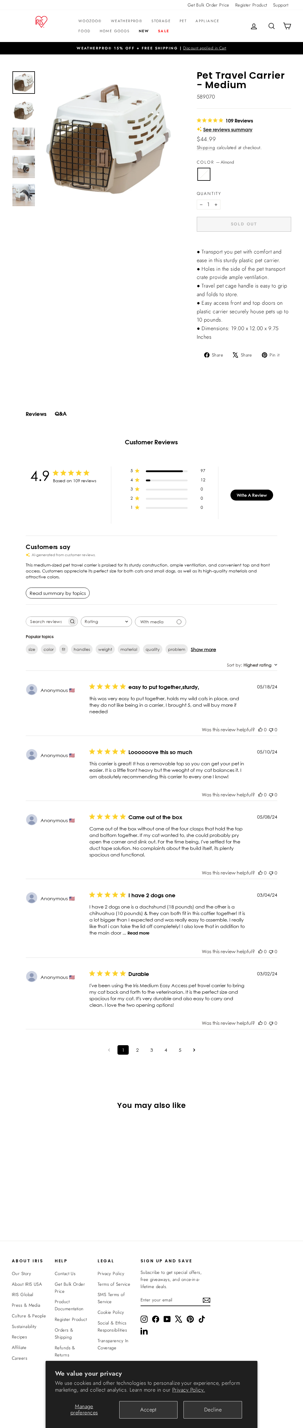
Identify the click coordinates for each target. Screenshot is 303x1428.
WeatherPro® (127, 21)
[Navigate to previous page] (109, 1050)
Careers (19, 1358)
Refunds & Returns (65, 1351)
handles (82, 649)
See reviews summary (227, 129)
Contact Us (65, 1273)
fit (63, 649)
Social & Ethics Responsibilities (112, 1326)
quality (153, 649)
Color (215, 162)
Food (84, 31)
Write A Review (252, 495)
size (31, 649)
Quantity (209, 193)
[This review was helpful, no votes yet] (260, 729)
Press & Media (26, 1305)
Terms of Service (114, 1284)
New (144, 31)
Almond (204, 174)
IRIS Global (22, 1294)
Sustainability (24, 1326)
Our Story (21, 1273)
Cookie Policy (111, 1312)
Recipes (19, 1337)
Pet (183, 21)
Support (280, 5)
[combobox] (106, 622)
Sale (164, 31)
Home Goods (115, 31)
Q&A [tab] (61, 413)
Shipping (206, 147)
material (128, 649)
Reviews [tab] (36, 414)
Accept (148, 1410)
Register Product (251, 5)
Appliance (208, 21)
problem (176, 649)
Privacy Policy (111, 1273)
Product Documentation (69, 1305)
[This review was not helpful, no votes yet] (271, 729)
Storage (161, 21)
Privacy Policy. (188, 1390)
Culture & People (29, 1316)
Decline (213, 1410)
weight (105, 649)
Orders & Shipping (64, 1333)
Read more (138, 933)
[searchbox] (46, 621)
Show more (203, 649)
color (48, 649)
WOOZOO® (90, 21)
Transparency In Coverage (113, 1344)
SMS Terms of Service (111, 1298)
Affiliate (19, 1347)
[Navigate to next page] (194, 1050)
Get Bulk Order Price (208, 5)
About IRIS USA (27, 1284)
